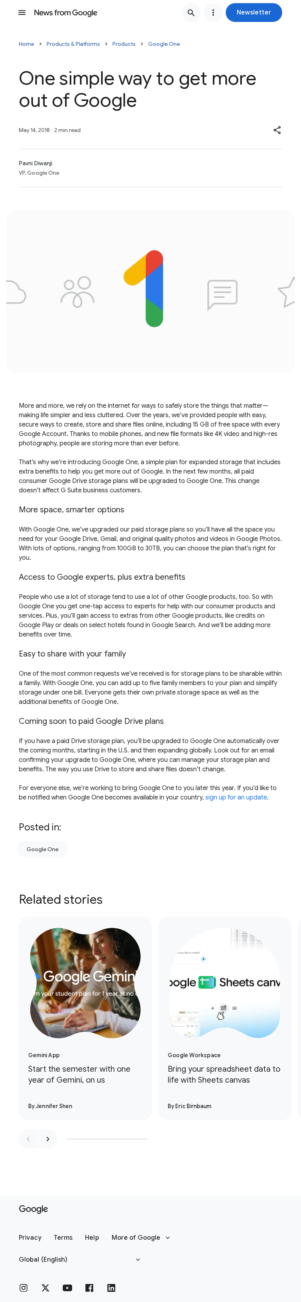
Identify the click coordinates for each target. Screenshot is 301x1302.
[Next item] (47, 1139)
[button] (254, 12)
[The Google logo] (33, 1209)
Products (124, 43)
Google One (164, 43)
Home (26, 43)
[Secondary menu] (213, 12)
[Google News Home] (65, 12)
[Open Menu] (22, 12)
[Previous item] (28, 1139)
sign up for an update (236, 797)
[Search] (191, 12)
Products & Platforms (73, 43)
